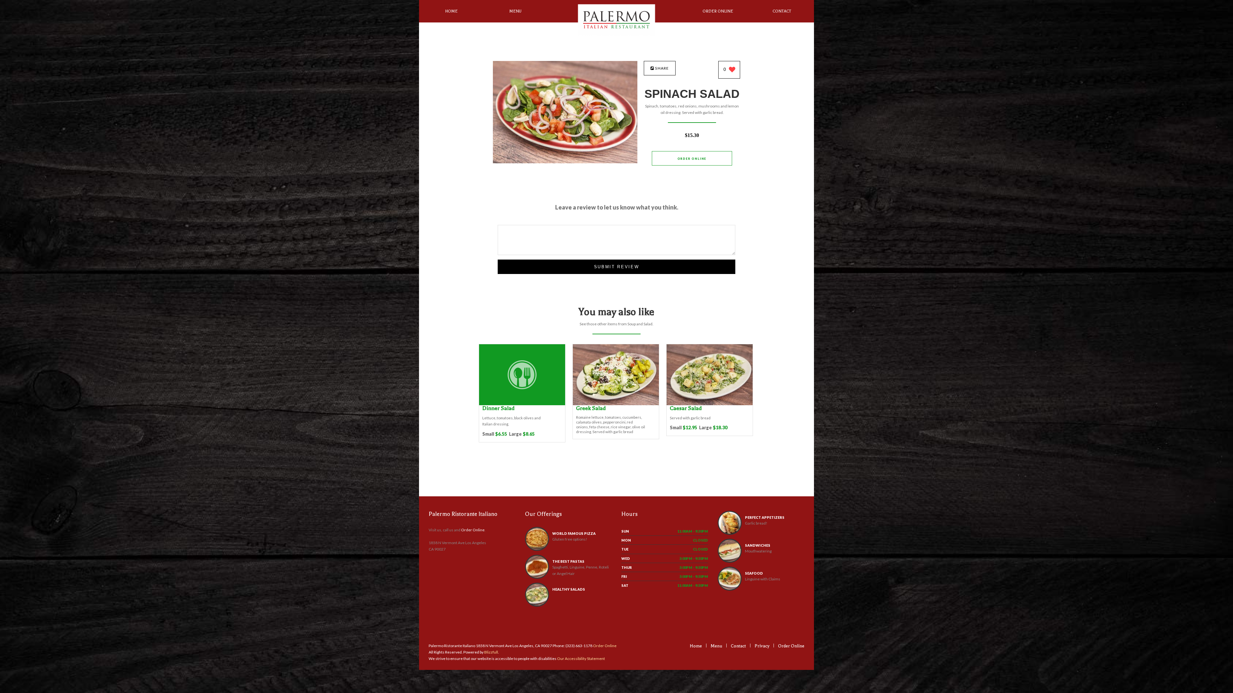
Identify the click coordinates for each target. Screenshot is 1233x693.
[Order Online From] (565, 161)
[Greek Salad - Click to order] (616, 403)
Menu (515, 11)
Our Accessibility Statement (580, 658)
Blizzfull (491, 652)
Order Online (718, 11)
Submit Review (616, 266)
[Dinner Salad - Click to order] (522, 403)
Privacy (762, 646)
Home (451, 11)
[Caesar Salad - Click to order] (710, 403)
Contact (782, 11)
